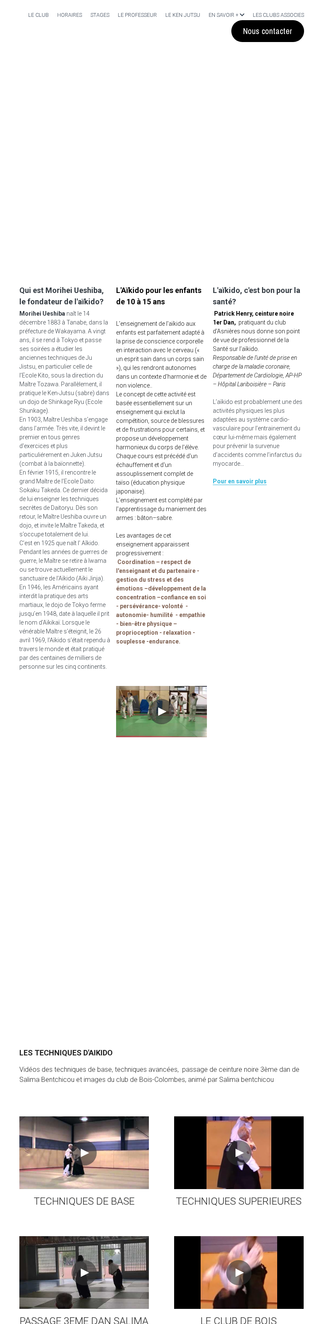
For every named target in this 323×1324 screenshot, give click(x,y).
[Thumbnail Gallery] (84, 1124)
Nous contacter (267, 31)
